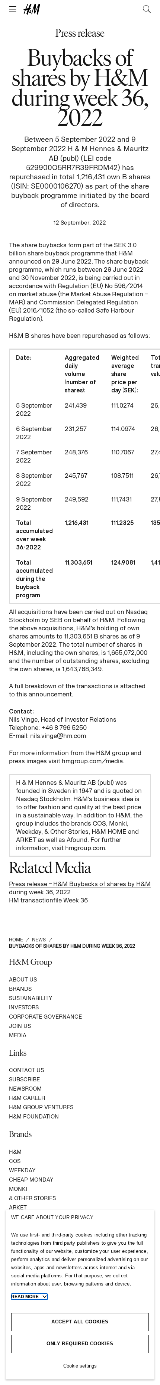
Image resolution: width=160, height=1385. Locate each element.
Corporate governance (45, 1016)
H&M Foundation (34, 1116)
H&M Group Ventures (41, 1107)
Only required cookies (80, 1343)
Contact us (26, 1070)
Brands (20, 989)
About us (23, 979)
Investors (24, 1007)
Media (17, 1035)
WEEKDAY (22, 1170)
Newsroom (25, 1088)
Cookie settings (80, 1366)
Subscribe (24, 1079)
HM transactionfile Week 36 (48, 900)
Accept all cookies (79, 1321)
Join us (20, 1026)
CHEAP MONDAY (31, 1179)
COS (14, 1161)
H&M (15, 1152)
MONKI (18, 1189)
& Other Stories (32, 1198)
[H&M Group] (80, 9)
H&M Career (27, 1098)
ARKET (18, 1207)
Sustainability (30, 998)
